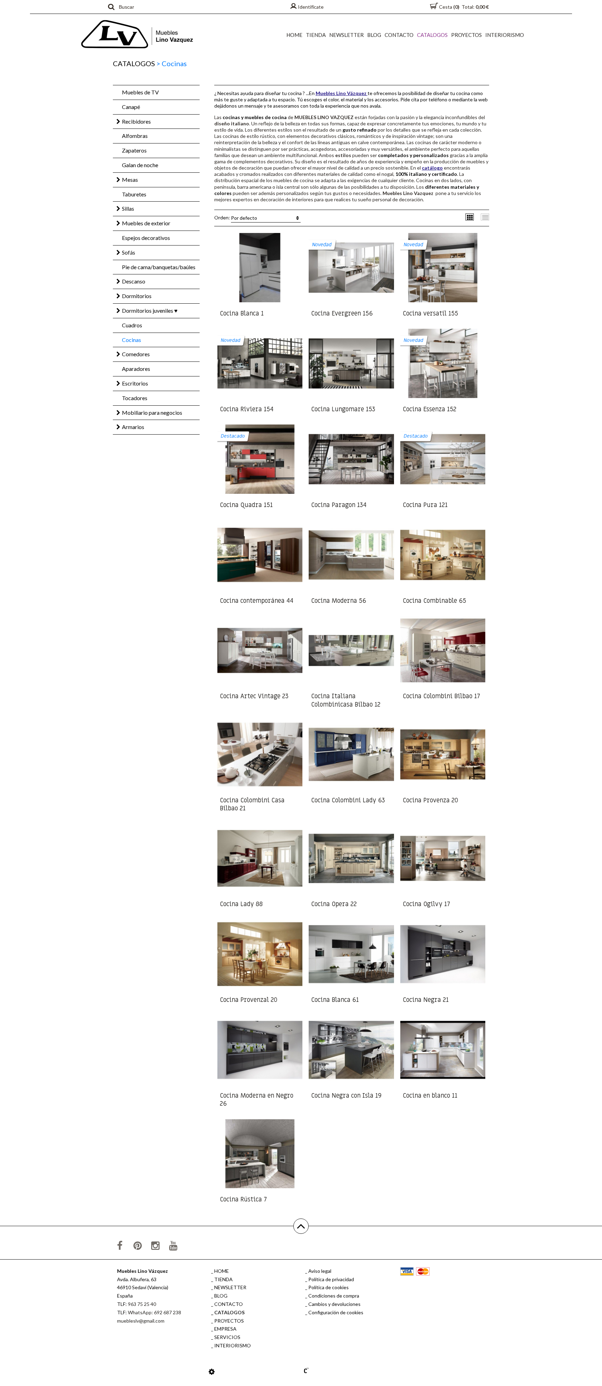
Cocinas (131, 339)
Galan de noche (140, 165)
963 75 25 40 (142, 1304)
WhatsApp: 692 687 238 (154, 1312)
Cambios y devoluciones (334, 1304)
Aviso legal (319, 1271)
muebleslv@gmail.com (140, 1321)
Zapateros (134, 150)
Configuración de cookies (335, 1312)
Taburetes (134, 194)
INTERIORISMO (504, 35)
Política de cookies (328, 1287)
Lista (485, 217)
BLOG (374, 35)
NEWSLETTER (346, 35)
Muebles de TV (140, 92)
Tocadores (134, 398)
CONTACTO (399, 35)
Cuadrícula (470, 217)
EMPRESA (225, 1329)
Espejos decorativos (146, 237)
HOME (294, 35)
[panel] (211, 1371)
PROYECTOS (466, 35)
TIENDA (316, 35)
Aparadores (136, 368)
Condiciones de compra (333, 1296)
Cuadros (132, 325)
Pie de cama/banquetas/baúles (158, 267)
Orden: (235, 218)
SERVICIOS (227, 1337)
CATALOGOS (432, 35)
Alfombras (135, 135)
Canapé (131, 106)
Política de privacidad (331, 1279)
